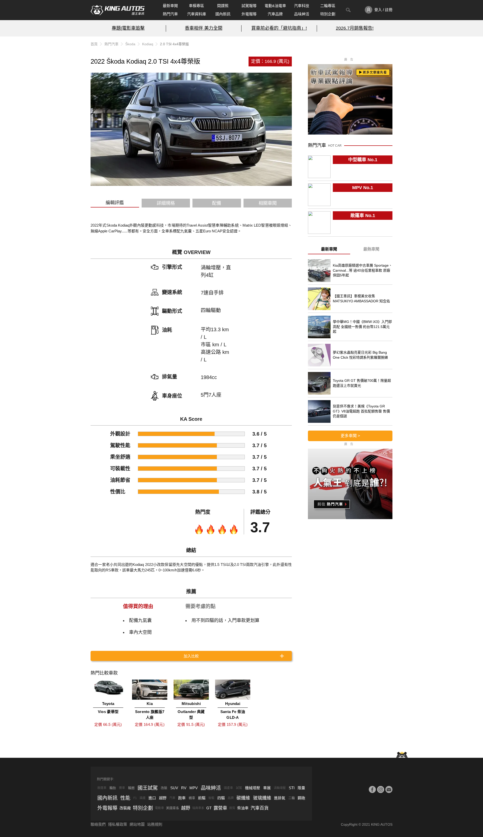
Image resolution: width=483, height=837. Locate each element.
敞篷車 (101, 788)
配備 (216, 203)
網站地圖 (137, 824)
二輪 (291, 798)
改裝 (164, 788)
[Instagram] (380, 789)
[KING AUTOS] (118, 10)
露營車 (220, 808)
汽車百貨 (260, 808)
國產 (143, 798)
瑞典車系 (198, 808)
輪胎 (112, 788)
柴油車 (243, 808)
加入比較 (191, 656)
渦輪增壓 (280, 788)
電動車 (159, 808)
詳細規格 (166, 203)
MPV (193, 788)
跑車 (182, 798)
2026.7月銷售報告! (355, 28)
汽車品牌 (275, 14)
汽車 (172, 798)
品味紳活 (301, 14)
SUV (174, 788)
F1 (135, 798)
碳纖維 (243, 798)
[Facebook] (372, 789)
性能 (125, 798)
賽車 (122, 788)
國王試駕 (148, 788)
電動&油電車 (275, 6)
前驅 (202, 798)
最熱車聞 (371, 249)
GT (209, 808)
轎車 (192, 798)
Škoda (130, 44)
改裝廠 (125, 808)
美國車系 (172, 808)
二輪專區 (327, 6)
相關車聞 (268, 203)
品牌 (231, 798)
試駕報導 (249, 6)
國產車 (228, 788)
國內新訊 (222, 14)
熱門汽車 (170, 14)
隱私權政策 (117, 824)
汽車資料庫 (196, 14)
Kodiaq (147, 44)
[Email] (388, 789)
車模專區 (196, 6)
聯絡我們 (98, 824)
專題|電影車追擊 (128, 28)
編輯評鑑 (115, 202)
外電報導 (249, 14)
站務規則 (154, 824)
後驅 (211, 798)
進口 (152, 798)
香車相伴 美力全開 (203, 28)
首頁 (94, 44)
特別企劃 (327, 14)
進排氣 (279, 798)
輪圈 (131, 788)
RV (183, 788)
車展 (267, 788)
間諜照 (222, 6)
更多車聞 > (350, 436)
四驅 (221, 798)
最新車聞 (170, 6)
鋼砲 (301, 798)
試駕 (239, 788)
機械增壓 (252, 788)
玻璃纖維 (262, 798)
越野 (163, 798)
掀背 (232, 808)
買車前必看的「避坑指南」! (279, 28)
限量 (301, 788)
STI (292, 788)
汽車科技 (301, 6)
